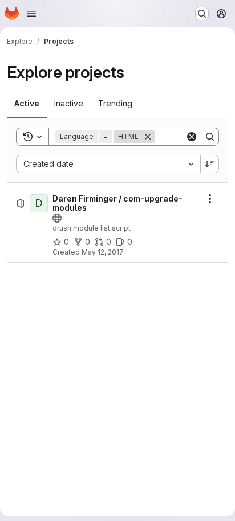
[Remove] (148, 136)
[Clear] (191, 136)
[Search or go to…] (202, 13)
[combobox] (108, 164)
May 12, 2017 (103, 252)
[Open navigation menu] (31, 14)
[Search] (210, 137)
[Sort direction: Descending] (210, 164)
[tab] (27, 103)
